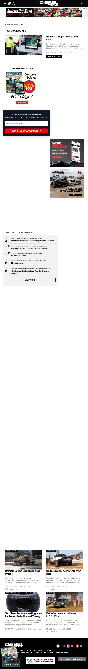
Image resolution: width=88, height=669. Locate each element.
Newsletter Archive (44, 652)
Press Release (62, 652)
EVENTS (15, 550)
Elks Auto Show (17, 263)
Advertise (38, 650)
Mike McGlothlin (52, 629)
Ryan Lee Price (52, 52)
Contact (48, 650)
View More (30, 280)
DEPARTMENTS (11, 593)
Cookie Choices (78, 659)
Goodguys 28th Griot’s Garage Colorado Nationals (29, 248)
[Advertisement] (20, 521)
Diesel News (51, 550)
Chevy (8, 550)
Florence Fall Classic (18, 256)
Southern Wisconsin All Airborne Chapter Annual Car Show (32, 241)
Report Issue (64, 659)
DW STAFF (50, 587)
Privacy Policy (25, 650)
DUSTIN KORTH (11, 587)
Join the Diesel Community (26, 131)
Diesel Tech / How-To (54, 56)
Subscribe (22, 102)
